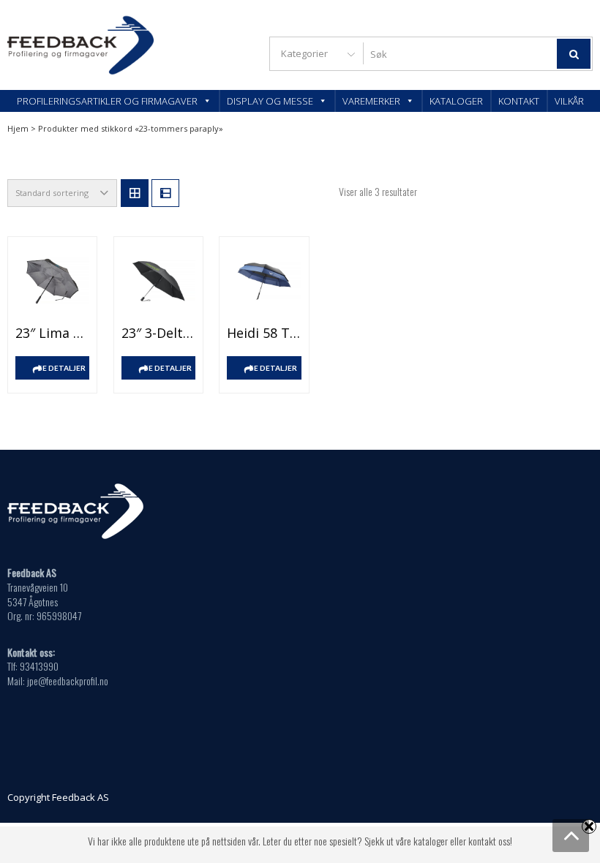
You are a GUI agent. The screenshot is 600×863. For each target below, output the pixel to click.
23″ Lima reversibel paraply (52, 333)
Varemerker (371, 101)
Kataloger (456, 101)
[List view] (165, 193)
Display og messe (270, 101)
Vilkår (569, 101)
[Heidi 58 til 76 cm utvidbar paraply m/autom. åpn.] (264, 281)
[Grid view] (135, 193)
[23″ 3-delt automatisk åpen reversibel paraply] (158, 281)
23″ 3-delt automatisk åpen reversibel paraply (158, 333)
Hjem (18, 128)
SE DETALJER (62, 367)
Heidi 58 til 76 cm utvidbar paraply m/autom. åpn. (264, 333)
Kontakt (518, 101)
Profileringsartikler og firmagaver (107, 101)
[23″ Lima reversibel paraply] (52, 281)
